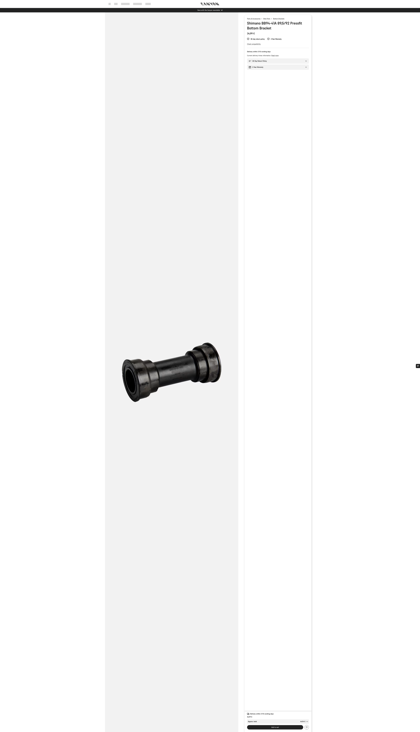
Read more (275, 55)
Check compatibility (254, 44)
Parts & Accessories (254, 19)
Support (148, 4)
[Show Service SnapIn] (418, 366)
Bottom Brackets (278, 19)
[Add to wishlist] (306, 727)
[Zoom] (171, 374)
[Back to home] (210, 4)
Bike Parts (266, 19)
